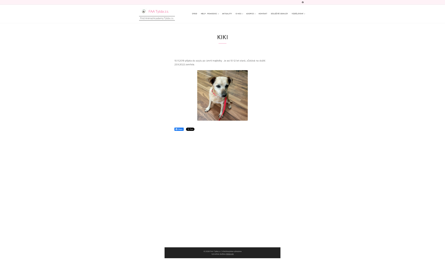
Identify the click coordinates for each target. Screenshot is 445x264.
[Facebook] (302, 2)
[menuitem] (195, 14)
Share (180, 129)
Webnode (230, 254)
